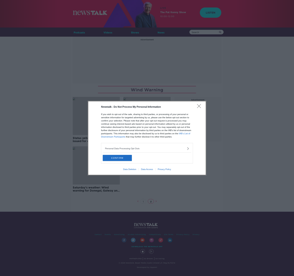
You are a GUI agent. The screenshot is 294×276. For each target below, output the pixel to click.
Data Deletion (129, 169)
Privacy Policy (164, 169)
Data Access (147, 169)
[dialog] (147, 138)
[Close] (200, 107)
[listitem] (147, 148)
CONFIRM (117, 158)
